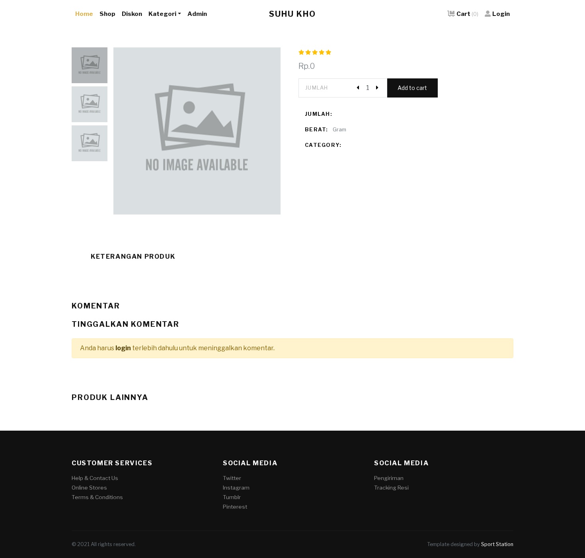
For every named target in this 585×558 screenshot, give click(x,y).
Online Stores (89, 487)
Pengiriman (389, 478)
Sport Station (497, 544)
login (123, 348)
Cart (467, 14)
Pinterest (235, 506)
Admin (197, 14)
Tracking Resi (391, 487)
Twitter (232, 478)
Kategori (162, 14)
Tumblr (232, 497)
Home (84, 14)
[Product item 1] (197, 131)
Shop (107, 14)
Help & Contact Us (95, 478)
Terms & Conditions (97, 497)
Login (501, 14)
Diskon (132, 14)
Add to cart (412, 87)
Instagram (236, 487)
